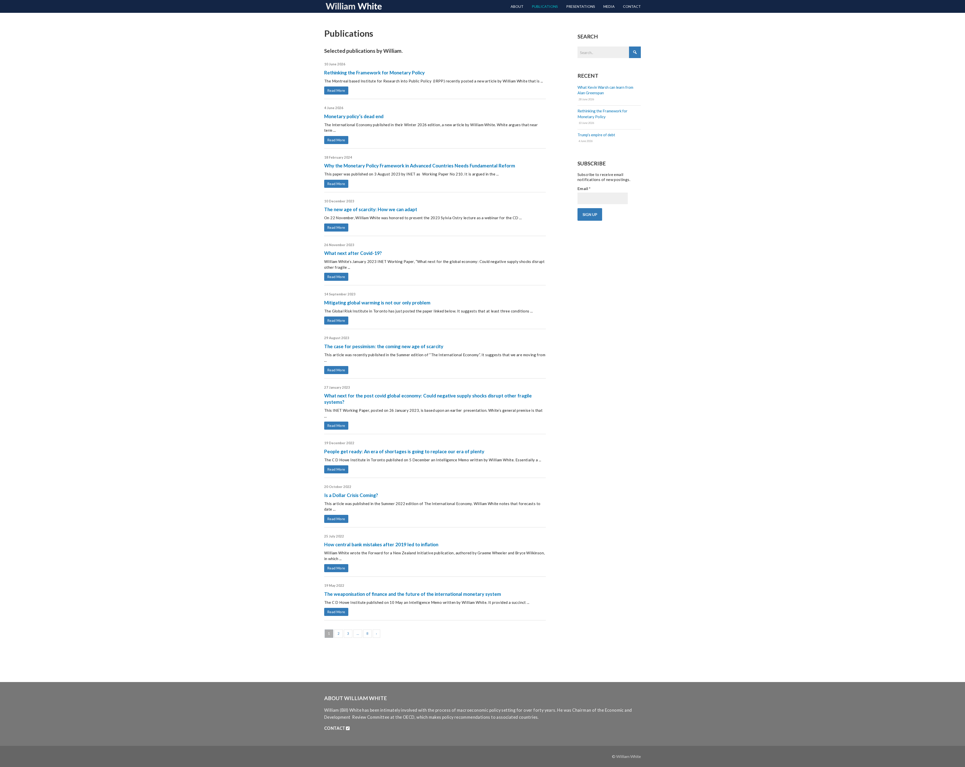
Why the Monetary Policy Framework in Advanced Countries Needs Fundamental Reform (419, 165)
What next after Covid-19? (353, 253)
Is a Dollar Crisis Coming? (351, 495)
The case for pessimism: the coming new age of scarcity (383, 346)
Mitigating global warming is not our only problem (377, 302)
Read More (336, 90)
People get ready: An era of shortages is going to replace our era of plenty (404, 451)
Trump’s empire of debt (596, 134)
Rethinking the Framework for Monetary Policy (374, 72)
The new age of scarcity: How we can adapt (370, 209)
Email (584, 188)
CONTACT (335, 728)
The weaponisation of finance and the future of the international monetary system (412, 594)
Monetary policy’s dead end (353, 116)
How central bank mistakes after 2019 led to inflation (381, 544)
